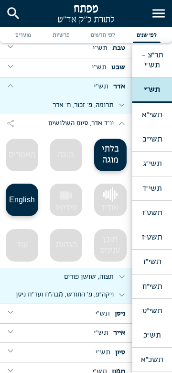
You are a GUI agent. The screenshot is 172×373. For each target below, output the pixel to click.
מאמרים (22, 155)
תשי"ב (152, 139)
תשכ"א (152, 359)
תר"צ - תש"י (152, 59)
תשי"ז (152, 261)
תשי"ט (152, 311)
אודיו (110, 208)
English (22, 200)
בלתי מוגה (110, 154)
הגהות (66, 245)
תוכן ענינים (110, 245)
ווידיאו (66, 200)
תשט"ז (152, 237)
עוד (22, 245)
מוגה (66, 155)
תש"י (152, 89)
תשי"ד (151, 188)
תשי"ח (152, 286)
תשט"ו (152, 213)
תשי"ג (152, 163)
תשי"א (152, 115)
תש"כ (152, 335)
